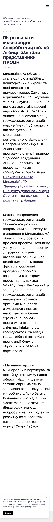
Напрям (30, 200)
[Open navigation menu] (47, 6)
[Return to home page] (16, 6)
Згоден (8, 513)
